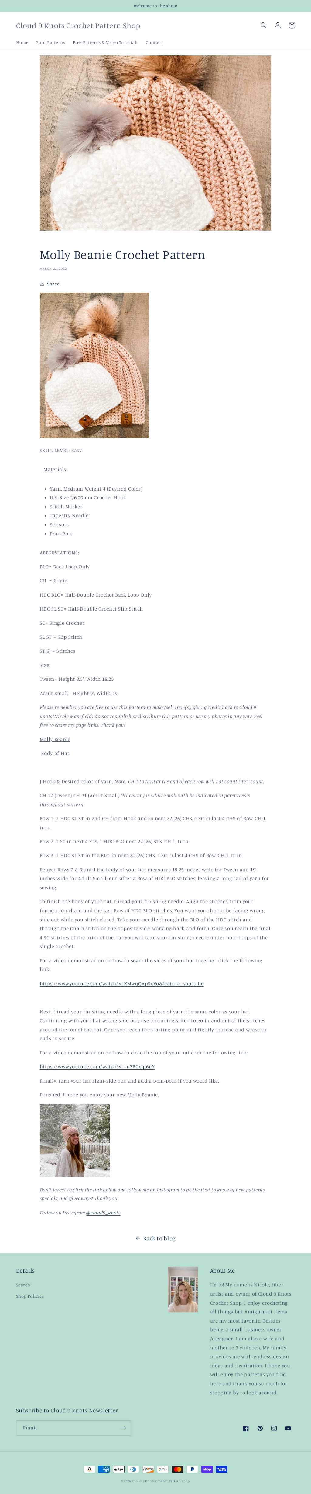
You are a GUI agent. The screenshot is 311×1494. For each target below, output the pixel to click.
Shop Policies (30, 1296)
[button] (264, 25)
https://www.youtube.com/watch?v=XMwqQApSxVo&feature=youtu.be (122, 983)
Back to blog (159, 1238)
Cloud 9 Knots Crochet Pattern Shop (161, 1481)
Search (23, 1284)
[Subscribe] (123, 1427)
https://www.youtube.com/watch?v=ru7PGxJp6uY (97, 1066)
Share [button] (53, 283)
